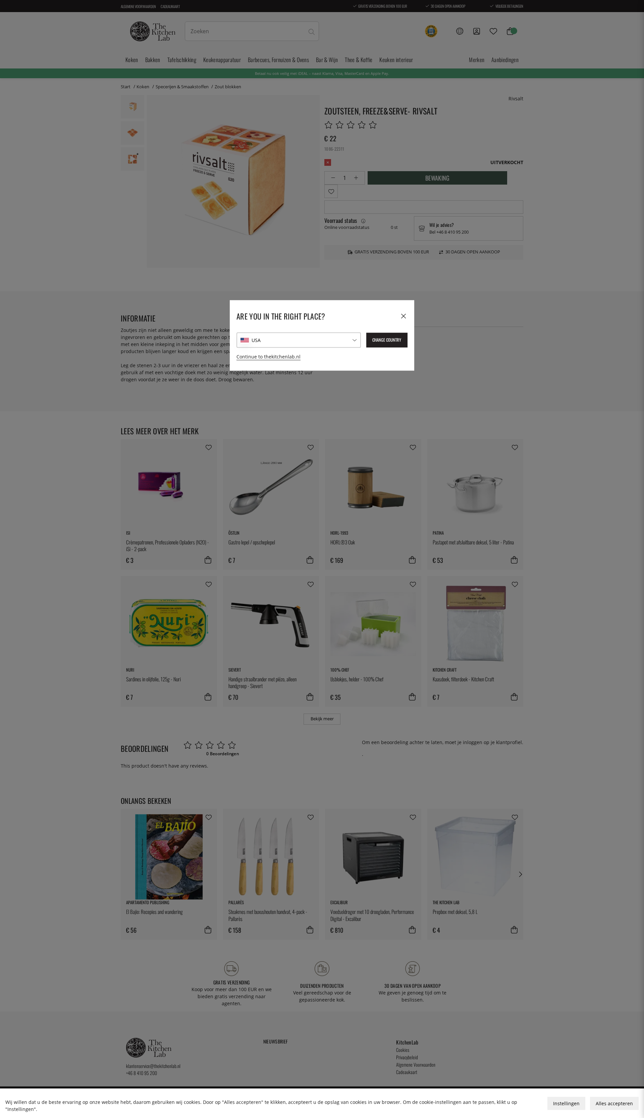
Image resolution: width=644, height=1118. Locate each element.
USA (256, 340)
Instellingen (566, 1103)
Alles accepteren (614, 1103)
